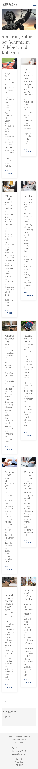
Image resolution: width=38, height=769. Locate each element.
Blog (6, 92)
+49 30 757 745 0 (20, 748)
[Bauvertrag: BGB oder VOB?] (9, 462)
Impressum (19, 765)
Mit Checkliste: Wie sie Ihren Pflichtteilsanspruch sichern (28, 78)
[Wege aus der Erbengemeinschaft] (9, 63)
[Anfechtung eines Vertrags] (28, 186)
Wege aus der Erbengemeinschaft (9, 79)
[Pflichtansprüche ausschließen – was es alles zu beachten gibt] (9, 186)
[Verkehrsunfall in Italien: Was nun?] (28, 326)
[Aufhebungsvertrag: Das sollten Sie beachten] (9, 326)
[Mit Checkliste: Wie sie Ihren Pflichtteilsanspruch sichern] (28, 61)
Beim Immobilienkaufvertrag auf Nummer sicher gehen (9, 600)
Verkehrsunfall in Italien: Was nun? (28, 340)
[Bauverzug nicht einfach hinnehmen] (28, 581)
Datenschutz (19, 762)
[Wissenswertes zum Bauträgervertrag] (28, 462)
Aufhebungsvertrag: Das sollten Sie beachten (9, 343)
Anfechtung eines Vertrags (28, 199)
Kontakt (19, 759)
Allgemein (10, 90)
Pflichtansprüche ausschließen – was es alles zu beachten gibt (9, 206)
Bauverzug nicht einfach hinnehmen (28, 596)
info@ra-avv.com (20, 754)
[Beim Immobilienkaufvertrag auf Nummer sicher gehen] (9, 582)
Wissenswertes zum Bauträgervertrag (28, 476)
